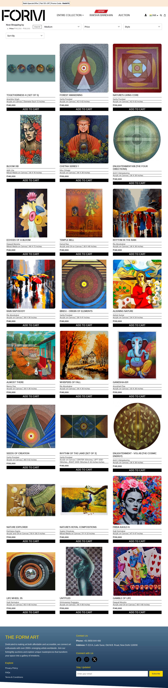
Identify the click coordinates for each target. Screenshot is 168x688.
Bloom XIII (13, 166)
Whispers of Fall (70, 382)
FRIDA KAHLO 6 (121, 527)
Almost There (15, 382)
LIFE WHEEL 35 (15, 598)
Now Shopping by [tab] (15, 25)
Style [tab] (127, 26)
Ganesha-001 (120, 382)
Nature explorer (17, 527)
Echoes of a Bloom (19, 240)
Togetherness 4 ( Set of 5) (23, 95)
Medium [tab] (48, 26)
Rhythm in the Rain (124, 240)
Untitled (65, 598)
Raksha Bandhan (101, 15)
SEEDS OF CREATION (18, 453)
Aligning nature (123, 311)
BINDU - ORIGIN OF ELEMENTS (76, 311)
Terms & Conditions (14, 677)
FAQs (7, 672)
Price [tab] (87, 26)
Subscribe (156, 674)
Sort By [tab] (11, 35)
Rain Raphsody (16, 311)
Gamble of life (122, 598)
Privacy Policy (11, 668)
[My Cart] (165, 15)
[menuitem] (124, 15)
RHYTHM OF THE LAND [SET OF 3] (78, 453)
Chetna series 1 (69, 166)
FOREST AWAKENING (71, 95)
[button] (153, 15)
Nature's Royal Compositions (78, 527)
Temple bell (67, 240)
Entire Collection (69, 15)
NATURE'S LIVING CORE (125, 95)
